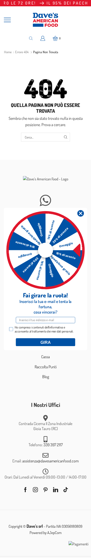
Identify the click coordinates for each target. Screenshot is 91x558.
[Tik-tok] (65, 489)
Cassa (45, 356)
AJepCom (54, 532)
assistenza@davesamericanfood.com (50, 460)
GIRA (45, 342)
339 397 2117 (53, 444)
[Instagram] (35, 489)
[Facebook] (25, 489)
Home (8, 52)
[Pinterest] (45, 489)
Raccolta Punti (46, 366)
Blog (45, 376)
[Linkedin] (55, 489)
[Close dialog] (80, 213)
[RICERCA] (65, 137)
